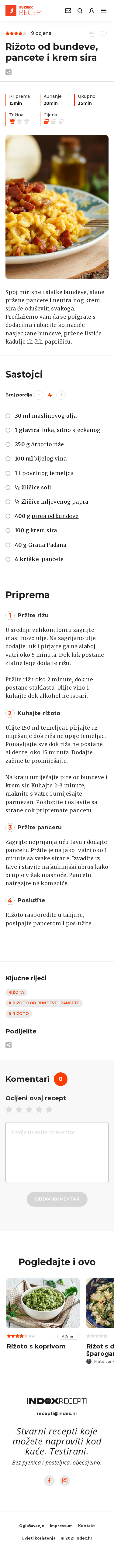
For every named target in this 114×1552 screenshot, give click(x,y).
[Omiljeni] (103, 33)
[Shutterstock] (57, 207)
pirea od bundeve (55, 516)
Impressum (61, 1525)
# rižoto (19, 1013)
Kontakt (86, 1525)
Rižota (16, 992)
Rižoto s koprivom (36, 1346)
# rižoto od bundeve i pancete (44, 1003)
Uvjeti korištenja (39, 1538)
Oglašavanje (31, 1525)
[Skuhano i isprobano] (91, 33)
